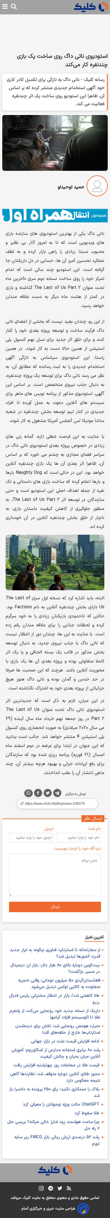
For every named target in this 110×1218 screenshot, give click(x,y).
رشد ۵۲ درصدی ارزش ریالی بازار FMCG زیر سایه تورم (57, 1140)
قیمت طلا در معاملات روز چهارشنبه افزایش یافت (56, 1065)
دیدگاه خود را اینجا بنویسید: (77, 849)
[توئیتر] (47, 794)
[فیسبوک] (38, 794)
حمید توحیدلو (71, 187)
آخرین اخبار (94, 937)
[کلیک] (91, 7)
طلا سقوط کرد (86, 1113)
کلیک (26, 1198)
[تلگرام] (57, 794)
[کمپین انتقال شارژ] (55, 215)
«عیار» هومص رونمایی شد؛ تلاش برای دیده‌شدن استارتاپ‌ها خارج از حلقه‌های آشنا (57, 1029)
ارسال (55, 907)
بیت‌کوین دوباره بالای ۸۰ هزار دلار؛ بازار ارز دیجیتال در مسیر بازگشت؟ (55, 968)
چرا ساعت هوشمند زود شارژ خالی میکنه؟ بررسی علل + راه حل (53, 1125)
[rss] (69, 1189)
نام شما (95, 829)
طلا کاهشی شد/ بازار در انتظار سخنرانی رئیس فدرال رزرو (54, 998)
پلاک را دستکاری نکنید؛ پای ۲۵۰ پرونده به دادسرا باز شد (54, 1092)
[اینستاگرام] (41, 1189)
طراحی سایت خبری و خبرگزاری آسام (48, 1209)
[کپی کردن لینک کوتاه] (55, 803)
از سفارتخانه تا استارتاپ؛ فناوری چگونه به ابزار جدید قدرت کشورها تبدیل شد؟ (55, 953)
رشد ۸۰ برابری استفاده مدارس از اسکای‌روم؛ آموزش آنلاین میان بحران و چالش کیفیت (56, 1053)
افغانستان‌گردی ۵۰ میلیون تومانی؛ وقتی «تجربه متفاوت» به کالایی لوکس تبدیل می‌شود (59, 983)
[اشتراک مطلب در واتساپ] (28, 793)
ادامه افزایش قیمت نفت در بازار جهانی (65, 1041)
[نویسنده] (97, 187)
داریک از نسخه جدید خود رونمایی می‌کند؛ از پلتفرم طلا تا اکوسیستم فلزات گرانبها (55, 1014)
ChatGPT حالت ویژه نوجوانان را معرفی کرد (61, 1104)
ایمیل (48, 829)
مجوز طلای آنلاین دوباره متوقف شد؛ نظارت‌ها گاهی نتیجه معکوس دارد (55, 1077)
